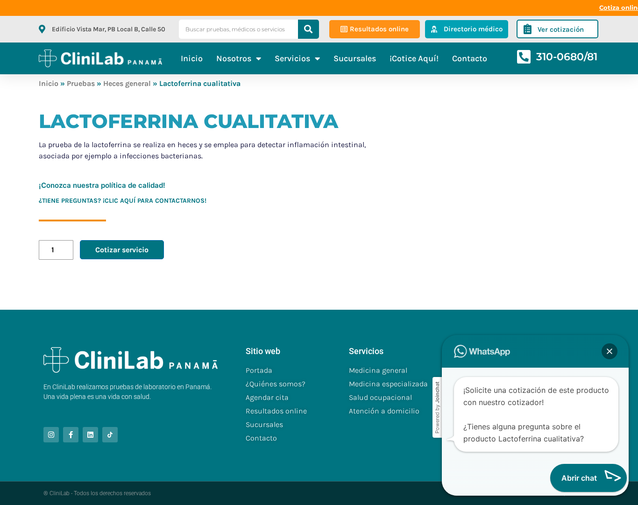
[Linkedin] (90, 434)
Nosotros (233, 58)
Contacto (469, 58)
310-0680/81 (566, 56)
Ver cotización (561, 29)
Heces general (127, 83)
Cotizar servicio (122, 249)
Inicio (192, 58)
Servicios (292, 58)
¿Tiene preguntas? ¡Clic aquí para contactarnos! (122, 201)
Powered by (437, 408)
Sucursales (354, 58)
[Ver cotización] (527, 29)
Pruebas (81, 83)
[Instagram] (51, 434)
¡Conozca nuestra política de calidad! (102, 185)
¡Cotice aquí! (414, 58)
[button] (609, 351)
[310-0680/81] (524, 56)
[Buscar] (308, 29)
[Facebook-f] (70, 434)
